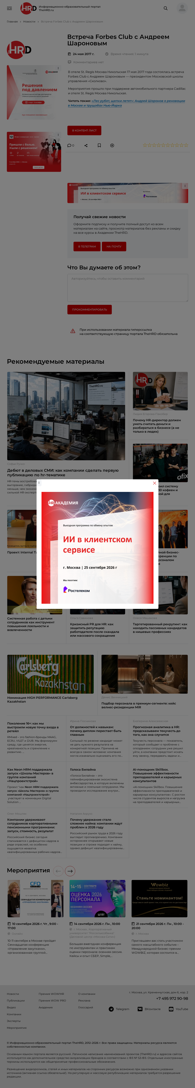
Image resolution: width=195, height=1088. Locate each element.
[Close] (154, 483)
